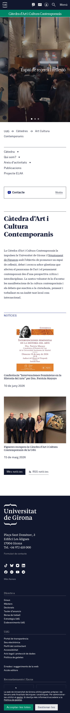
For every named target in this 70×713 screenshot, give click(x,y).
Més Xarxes (10, 579)
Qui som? (10, 157)
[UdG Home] (5, 5)
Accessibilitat (11, 650)
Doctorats (9, 608)
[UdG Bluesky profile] (12, 565)
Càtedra (9, 151)
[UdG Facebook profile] (6, 572)
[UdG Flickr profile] (12, 572)
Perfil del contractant (15, 646)
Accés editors (11, 670)
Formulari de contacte (15, 554)
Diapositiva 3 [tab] (38, 119)
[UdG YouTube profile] (18, 572)
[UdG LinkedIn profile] (23, 565)
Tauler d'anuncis (12, 611)
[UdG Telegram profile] (23, 572)
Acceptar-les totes (18, 707)
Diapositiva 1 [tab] (31, 119)
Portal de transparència (16, 639)
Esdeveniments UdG (14, 623)
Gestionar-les (46, 707)
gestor (20, 697)
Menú (63, 4)
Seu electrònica (12, 642)
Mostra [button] (59, 192)
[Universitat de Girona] (20, 515)
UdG (6, 131)
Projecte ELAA (13, 173)
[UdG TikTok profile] (6, 565)
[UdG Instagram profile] (18, 565)
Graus (7, 600)
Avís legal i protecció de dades (19, 654)
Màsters (8, 604)
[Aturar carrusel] (4, 118)
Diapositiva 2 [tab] (35, 119)
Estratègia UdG (12, 619)
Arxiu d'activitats (16, 162)
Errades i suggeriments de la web (21, 666)
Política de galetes (13, 657)
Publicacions (12, 168)
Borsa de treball (12, 615)
